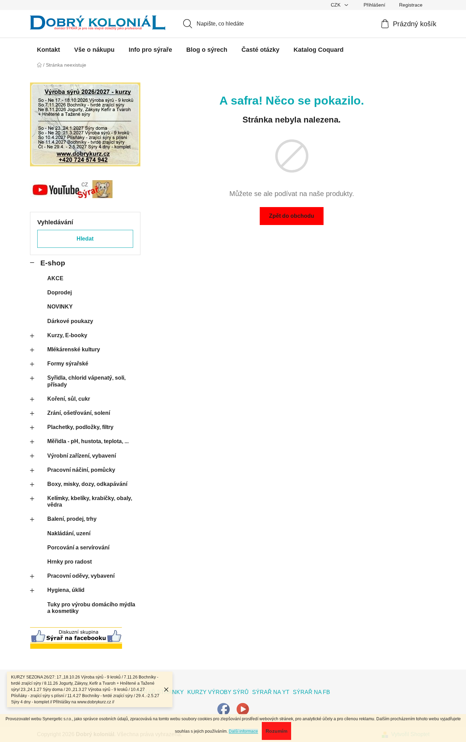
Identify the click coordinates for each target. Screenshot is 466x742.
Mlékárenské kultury (73, 349)
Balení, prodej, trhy (72, 519)
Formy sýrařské (67, 364)
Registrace (411, 5)
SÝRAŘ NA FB (311, 692)
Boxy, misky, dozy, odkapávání (87, 484)
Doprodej (59, 292)
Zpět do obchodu (291, 216)
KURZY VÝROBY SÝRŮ (218, 692)
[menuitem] (48, 49)
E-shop (52, 263)
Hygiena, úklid (66, 590)
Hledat (85, 239)
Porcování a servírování (78, 547)
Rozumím (276, 731)
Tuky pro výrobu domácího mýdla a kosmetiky (91, 608)
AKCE (55, 278)
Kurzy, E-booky (67, 335)
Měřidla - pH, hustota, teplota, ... (88, 441)
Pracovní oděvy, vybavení (81, 576)
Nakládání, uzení (68, 533)
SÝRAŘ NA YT (270, 692)
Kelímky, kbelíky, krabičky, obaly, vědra (89, 501)
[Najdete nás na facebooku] (223, 709)
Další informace (243, 731)
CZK (336, 5)
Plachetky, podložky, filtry (80, 427)
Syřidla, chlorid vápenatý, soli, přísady (86, 381)
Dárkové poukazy (70, 321)
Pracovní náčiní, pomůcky (81, 470)
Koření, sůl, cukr (68, 399)
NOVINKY (60, 307)
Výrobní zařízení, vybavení (81, 456)
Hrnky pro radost (69, 562)
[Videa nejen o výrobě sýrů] (243, 709)
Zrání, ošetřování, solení (78, 413)
